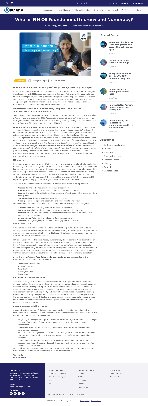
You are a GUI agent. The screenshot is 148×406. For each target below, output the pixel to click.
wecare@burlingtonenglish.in (21, 387)
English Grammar (112, 156)
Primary (81, 373)
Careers (124, 3)
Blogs (51, 384)
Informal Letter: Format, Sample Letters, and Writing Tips (121, 107)
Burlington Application (114, 145)
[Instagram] (23, 393)
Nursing (107, 163)
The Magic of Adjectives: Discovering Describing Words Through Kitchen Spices (121, 46)
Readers (81, 384)
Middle (80, 377)
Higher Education (82, 10)
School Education (63, 10)
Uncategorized (111, 170)
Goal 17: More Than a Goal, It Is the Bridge (119, 61)
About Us (48, 10)
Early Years (20, 80)
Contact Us (138, 3)
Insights (138, 10)
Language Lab (83, 387)
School (107, 167)
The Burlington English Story (58, 373)
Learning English (111, 159)
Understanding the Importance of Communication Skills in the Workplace (121, 124)
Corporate (98, 10)
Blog (54, 25)
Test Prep (126, 10)
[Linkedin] (19, 393)
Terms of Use (96, 401)
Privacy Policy (85, 401)
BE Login (113, 3)
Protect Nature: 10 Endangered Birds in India (119, 91)
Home (47, 25)
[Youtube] (15, 393)
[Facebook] (11, 393)
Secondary (82, 380)
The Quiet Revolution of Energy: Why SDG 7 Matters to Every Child (120, 76)
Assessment (113, 10)
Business (108, 148)
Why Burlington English (57, 377)
